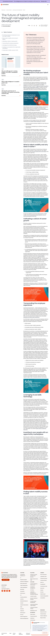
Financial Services (33, 616)
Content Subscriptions (24, 604)
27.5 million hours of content (35, 519)
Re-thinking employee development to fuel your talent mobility (11, 35)
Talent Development (23, 585)
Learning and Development (17, 10)
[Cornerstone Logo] (4, 4)
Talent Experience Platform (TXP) (37, 528)
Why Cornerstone (43, 574)
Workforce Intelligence (24, 581)
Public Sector (32, 614)
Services (21, 614)
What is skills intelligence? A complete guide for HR (10, 79)
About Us (42, 582)
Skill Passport (22, 612)
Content (21, 603)
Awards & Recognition (44, 596)
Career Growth (9, 10)
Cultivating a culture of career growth (9, 41)
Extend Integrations (23, 616)
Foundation (42, 584)
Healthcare (32, 618)
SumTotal (22, 608)
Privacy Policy (14, 634)
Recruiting (22, 589)
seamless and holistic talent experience (31, 317)
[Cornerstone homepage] (11, 572)
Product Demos (43, 613)
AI (20, 577)
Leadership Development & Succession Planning (34, 593)
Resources (3, 10)
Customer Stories (43, 580)
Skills (24, 10)
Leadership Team (43, 576)
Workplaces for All (33, 610)
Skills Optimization (23, 583)
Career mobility (41, 256)
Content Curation (33, 596)
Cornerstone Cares (43, 586)
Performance (22, 593)
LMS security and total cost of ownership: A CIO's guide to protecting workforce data (10, 89)
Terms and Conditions (28, 634)
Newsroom (42, 588)
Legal (10, 633)
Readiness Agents (23, 579)
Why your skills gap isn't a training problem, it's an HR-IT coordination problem (10, 56)
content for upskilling (33, 518)
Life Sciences (32, 620)
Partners (42, 592)
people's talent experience (35, 121)
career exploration (40, 563)
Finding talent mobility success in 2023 (10, 50)
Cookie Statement (21, 634)
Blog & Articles (43, 617)
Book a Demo (5, 579)
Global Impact (42, 594)
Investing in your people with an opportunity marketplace (11, 48)
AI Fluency (32, 590)
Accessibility (42, 597)
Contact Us (4, 586)
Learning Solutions (23, 597)
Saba (21, 606)
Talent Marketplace (23, 587)
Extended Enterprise (24, 601)
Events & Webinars (43, 615)
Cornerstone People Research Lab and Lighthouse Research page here (34, 215)
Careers (41, 590)
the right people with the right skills (39, 151)
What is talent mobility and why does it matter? (10, 39)
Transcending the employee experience (10, 43)
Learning (21, 599)
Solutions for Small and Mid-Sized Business (33, 575)
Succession (22, 591)
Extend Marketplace (23, 618)
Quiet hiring (26, 340)
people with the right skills (30, 133)
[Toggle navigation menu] (47, 4)
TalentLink (22, 610)
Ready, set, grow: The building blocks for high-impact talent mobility (35, 86)
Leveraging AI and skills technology (9, 45)
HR (20, 595)
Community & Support (5, 588)
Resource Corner (43, 611)
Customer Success (43, 578)
